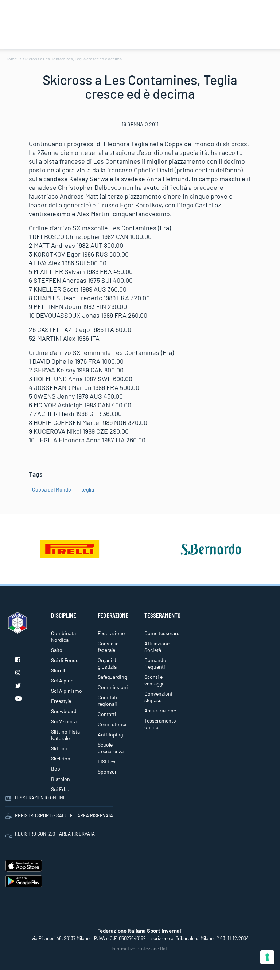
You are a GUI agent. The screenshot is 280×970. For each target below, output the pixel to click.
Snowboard (64, 711)
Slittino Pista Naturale (65, 734)
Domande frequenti (155, 663)
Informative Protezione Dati (140, 948)
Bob (55, 769)
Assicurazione (160, 710)
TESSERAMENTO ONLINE (40, 798)
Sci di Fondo (65, 660)
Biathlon (60, 779)
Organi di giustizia (108, 663)
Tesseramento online (160, 723)
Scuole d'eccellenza (111, 748)
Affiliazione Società (157, 646)
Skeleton (60, 758)
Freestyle (61, 701)
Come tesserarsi (162, 633)
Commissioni (113, 687)
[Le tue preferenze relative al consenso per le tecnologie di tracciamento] (267, 957)
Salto (56, 650)
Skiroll (58, 670)
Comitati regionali (107, 700)
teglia (87, 489)
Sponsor (107, 771)
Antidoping (110, 734)
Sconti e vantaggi (153, 680)
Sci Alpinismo (66, 691)
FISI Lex (107, 761)
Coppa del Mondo (51, 489)
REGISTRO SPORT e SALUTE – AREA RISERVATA (64, 815)
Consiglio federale (108, 646)
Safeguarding (112, 677)
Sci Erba (60, 789)
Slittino (59, 748)
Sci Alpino (62, 680)
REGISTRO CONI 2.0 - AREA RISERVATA (55, 834)
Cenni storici (112, 724)
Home (11, 58)
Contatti (107, 714)
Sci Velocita (64, 721)
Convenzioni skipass (158, 697)
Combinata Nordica (63, 636)
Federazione (111, 633)
